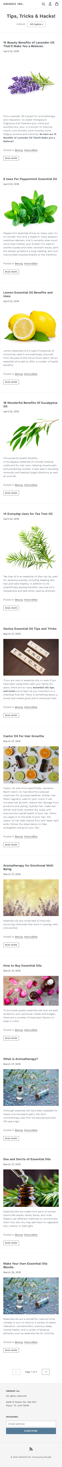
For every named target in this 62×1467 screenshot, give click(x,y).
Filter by (21, 24)
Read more (11, 158)
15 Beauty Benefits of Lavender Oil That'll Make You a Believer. (28, 44)
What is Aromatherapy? (20, 1059)
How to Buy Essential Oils (22, 965)
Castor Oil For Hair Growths (23, 736)
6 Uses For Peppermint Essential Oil (30, 179)
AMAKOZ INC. (13, 3)
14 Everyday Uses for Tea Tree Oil (28, 514)
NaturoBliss (30, 150)
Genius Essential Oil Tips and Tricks (30, 628)
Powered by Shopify (41, 1457)
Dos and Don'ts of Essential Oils (27, 1159)
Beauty (19, 150)
